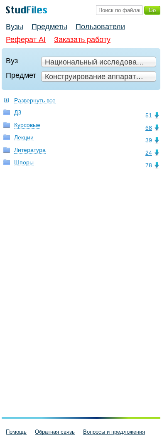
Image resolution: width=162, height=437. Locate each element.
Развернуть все (35, 100)
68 (148, 127)
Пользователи (100, 26)
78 (148, 165)
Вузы (14, 26)
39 (148, 140)
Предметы (49, 26)
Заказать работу (82, 39)
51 (148, 115)
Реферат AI (26, 39)
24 (148, 152)
